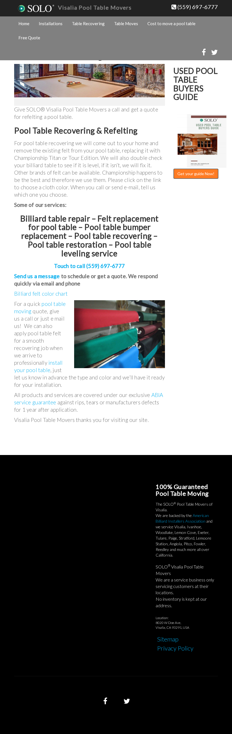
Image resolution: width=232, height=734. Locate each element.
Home (23, 23)
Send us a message (37, 276)
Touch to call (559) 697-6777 (89, 266)
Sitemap (168, 639)
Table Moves (126, 23)
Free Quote (29, 37)
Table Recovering (88, 23)
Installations (51, 23)
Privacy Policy (175, 648)
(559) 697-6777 (197, 6)
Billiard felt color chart (41, 293)
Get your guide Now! (195, 173)
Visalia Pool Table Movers (95, 7)
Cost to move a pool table (171, 23)
